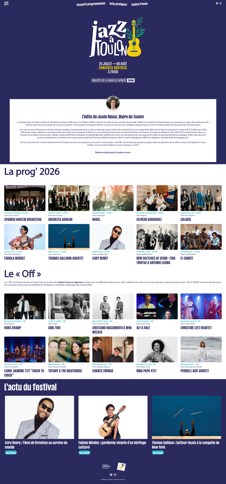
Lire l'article (11, 452)
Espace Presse (139, 3)
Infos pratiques (118, 3)
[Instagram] (220, 3)
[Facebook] (217, 3)
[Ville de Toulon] (121, 466)
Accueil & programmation (90, 3)
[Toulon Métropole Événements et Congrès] (106, 466)
